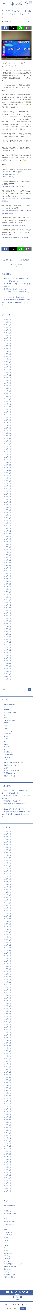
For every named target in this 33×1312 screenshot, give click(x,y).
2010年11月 (8, 661)
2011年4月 (7, 655)
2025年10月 (8, 346)
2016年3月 (7, 623)
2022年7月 (7, 446)
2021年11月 (8, 468)
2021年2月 (7, 491)
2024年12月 (8, 370)
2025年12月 (8, 341)
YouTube (6, 760)
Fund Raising (8, 731)
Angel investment (9, 704)
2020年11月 (8, 499)
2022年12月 (8, 433)
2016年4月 (7, 621)
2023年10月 (8, 407)
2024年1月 (7, 399)
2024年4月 (7, 391)
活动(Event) (8, 768)
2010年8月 (7, 668)
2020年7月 (7, 510)
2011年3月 (7, 658)
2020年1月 (7, 526)
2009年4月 (7, 674)
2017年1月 (7, 600)
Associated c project (10, 712)
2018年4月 (7, 581)
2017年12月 (8, 584)
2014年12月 (8, 634)
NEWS (28, 21)
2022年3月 (7, 457)
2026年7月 (7, 322)
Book (16, 21)
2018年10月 (8, 565)
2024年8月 (7, 380)
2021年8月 (7, 475)
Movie (6, 736)
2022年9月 (7, 441)
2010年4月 (7, 671)
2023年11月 (8, 404)
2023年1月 (7, 430)
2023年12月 (8, 401)
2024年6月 (7, 386)
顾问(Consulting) (9, 776)
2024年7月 (7, 383)
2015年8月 (7, 629)
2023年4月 (7, 423)
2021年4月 (7, 486)
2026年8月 (7, 319)
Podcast (6, 747)
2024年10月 (8, 375)
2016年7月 (7, 616)
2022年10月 (8, 438)
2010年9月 (7, 666)
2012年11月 (8, 647)
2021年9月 (7, 473)
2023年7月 (7, 415)
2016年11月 (8, 605)
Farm (5, 728)
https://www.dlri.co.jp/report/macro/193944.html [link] (14, 237)
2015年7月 (7, 631)
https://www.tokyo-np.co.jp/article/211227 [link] (13, 225)
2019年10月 (8, 534)
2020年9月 (7, 504)
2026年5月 (7, 327)
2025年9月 (7, 348)
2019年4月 (7, 549)
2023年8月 (7, 412)
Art (5, 707)
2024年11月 (8, 372)
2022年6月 (7, 449)
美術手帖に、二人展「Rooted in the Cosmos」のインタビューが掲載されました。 (15, 291)
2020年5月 (7, 515)
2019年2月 (7, 555)
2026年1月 (7, 338)
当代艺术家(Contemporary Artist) (14, 762)
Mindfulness (8, 733)
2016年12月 (8, 602)
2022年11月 (8, 436)
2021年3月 (7, 489)
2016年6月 (7, 618)
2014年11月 (8, 637)
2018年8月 (7, 571)
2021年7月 (7, 478)
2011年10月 (8, 650)
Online (6, 744)
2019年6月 (7, 544)
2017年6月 (7, 592)
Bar (5, 715)
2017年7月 (7, 589)
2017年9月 (7, 587)
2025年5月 (7, 356)
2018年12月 (8, 560)
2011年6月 (7, 653)
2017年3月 (7, 597)
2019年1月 (7, 557)
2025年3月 (7, 362)
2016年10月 (8, 608)
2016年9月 (7, 610)
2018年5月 (7, 579)
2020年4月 (7, 518)
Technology (7, 757)
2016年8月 (7, 613)
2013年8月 (7, 645)
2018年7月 (7, 573)
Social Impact (8, 752)
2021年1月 (7, 494)
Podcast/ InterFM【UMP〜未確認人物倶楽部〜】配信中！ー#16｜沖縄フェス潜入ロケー (16, 302)
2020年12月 (8, 497)
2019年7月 (7, 542)
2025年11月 (8, 343)
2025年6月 (7, 354)
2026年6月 (7, 325)
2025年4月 (7, 359)
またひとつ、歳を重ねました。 (14, 297)
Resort (6, 749)
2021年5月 (7, 483)
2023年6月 (7, 417)
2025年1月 (7, 367)
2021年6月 (7, 481)
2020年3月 (7, 520)
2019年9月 (7, 536)
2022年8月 (7, 444)
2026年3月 (7, 333)
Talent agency (8, 755)
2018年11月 (8, 563)
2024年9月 (7, 378)
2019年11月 (8, 531)
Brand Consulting (9, 720)
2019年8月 (7, 539)
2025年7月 (7, 351)
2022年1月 (7, 462)
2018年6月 (7, 576)
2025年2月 (7, 364)
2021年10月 (8, 470)
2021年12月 (8, 465)
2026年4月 (7, 330)
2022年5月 (7, 452)
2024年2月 (7, 396)
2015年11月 (8, 626)
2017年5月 (7, 594)
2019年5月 (7, 547)
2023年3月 (7, 425)
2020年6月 (7, 512)
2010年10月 (8, 663)
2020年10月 (8, 502)
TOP (4, 3)
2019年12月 (8, 528)
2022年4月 (7, 454)
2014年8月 (7, 639)
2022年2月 (7, 460)
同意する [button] (23, 1308)
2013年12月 (8, 642)
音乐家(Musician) (9, 773)
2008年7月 (7, 676)
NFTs (5, 741)
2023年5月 (7, 420)
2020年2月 (7, 523)
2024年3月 (7, 393)
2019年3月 (7, 552)
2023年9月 (7, 409)
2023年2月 (7, 428)
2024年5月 (7, 388)
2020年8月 (7, 507)
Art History (7, 710)
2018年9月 (7, 568)
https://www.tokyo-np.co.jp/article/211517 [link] (13, 186)
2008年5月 (7, 679)
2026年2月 (7, 335)
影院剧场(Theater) (10, 765)
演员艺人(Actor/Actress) (12, 770)
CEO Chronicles (22, 21)
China (6, 725)
